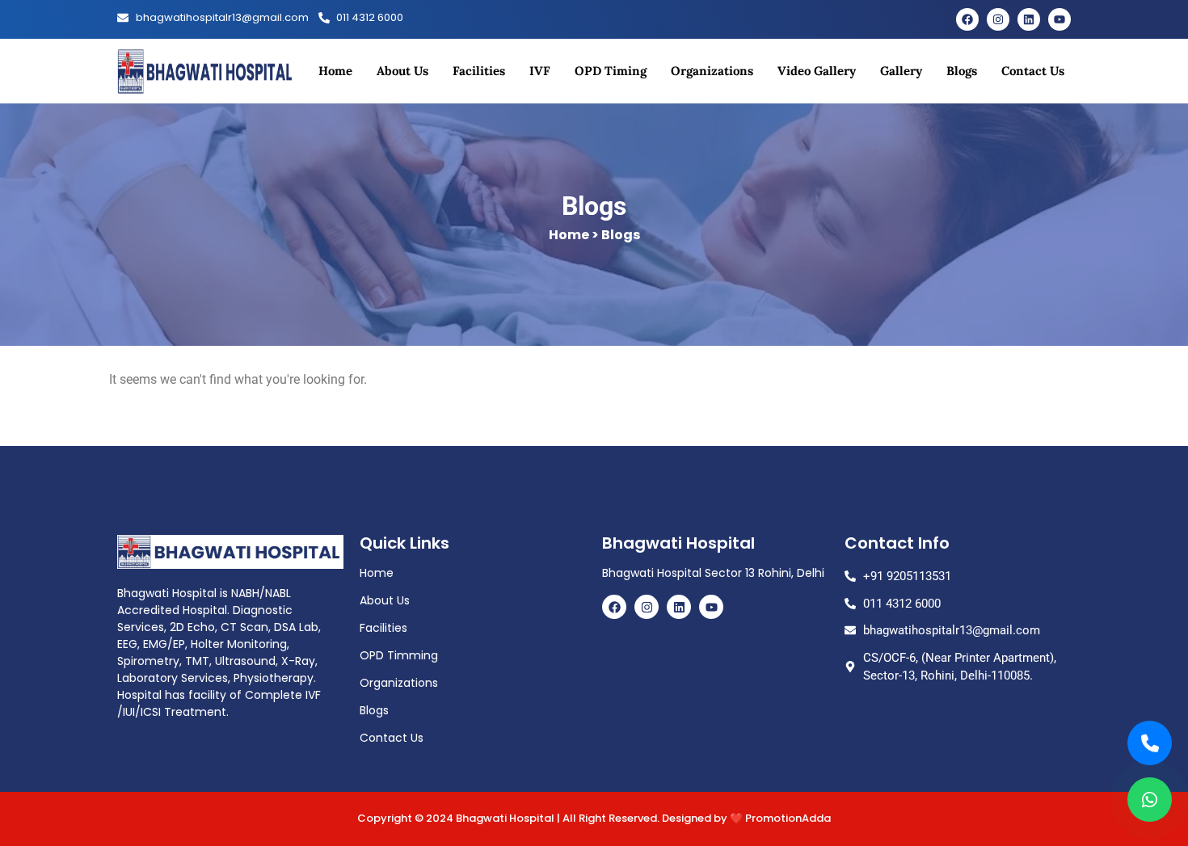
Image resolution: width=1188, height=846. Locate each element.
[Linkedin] (1028, 19)
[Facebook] (967, 19)
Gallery (901, 70)
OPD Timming (399, 655)
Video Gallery (816, 70)
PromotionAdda (788, 818)
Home (335, 70)
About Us (402, 70)
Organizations (712, 70)
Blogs (961, 70)
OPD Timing (611, 70)
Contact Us (1032, 70)
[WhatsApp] (1149, 799)
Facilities (479, 70)
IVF (539, 70)
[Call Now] (1149, 743)
